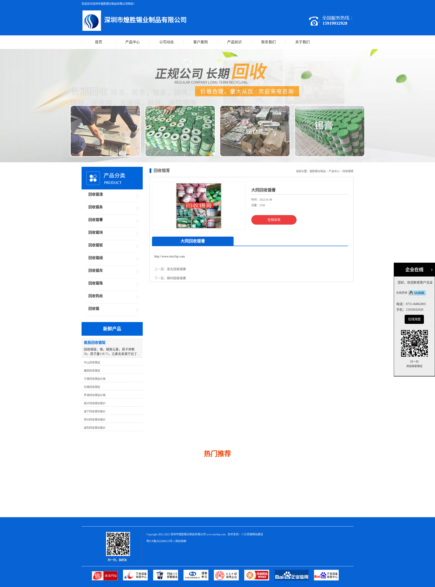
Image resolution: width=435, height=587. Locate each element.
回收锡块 (95, 232)
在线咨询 (274, 219)
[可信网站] (259, 579)
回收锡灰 (95, 270)
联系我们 (268, 42)
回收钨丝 (95, 296)
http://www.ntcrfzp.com (169, 256)
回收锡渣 (95, 194)
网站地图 (180, 541)
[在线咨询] (417, 293)
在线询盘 (414, 319)
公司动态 (166, 42)
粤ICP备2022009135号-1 (160, 541)
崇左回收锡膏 (176, 269)
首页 (98, 42)
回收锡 (93, 308)
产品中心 (132, 42)
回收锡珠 (95, 283)
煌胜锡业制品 (317, 171)
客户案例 (200, 42)
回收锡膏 (348, 171)
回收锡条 (95, 207)
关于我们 (302, 42)
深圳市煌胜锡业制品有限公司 (188, 534)
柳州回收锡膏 (176, 278)
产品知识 (234, 42)
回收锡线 (95, 258)
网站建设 (257, 534)
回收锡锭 (95, 245)
